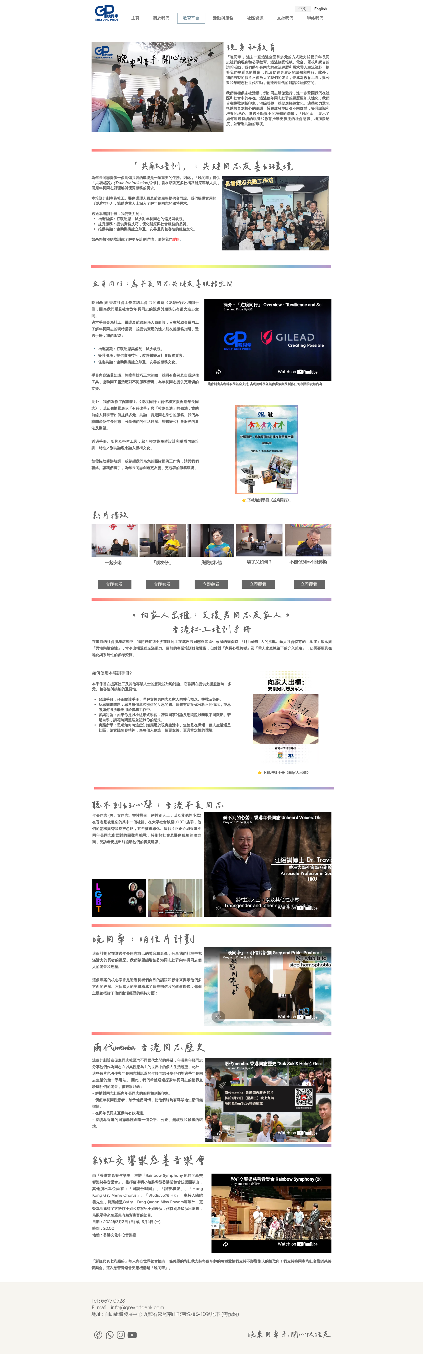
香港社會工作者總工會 (128, 302)
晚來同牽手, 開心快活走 (289, 1334)
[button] (140, 911)
